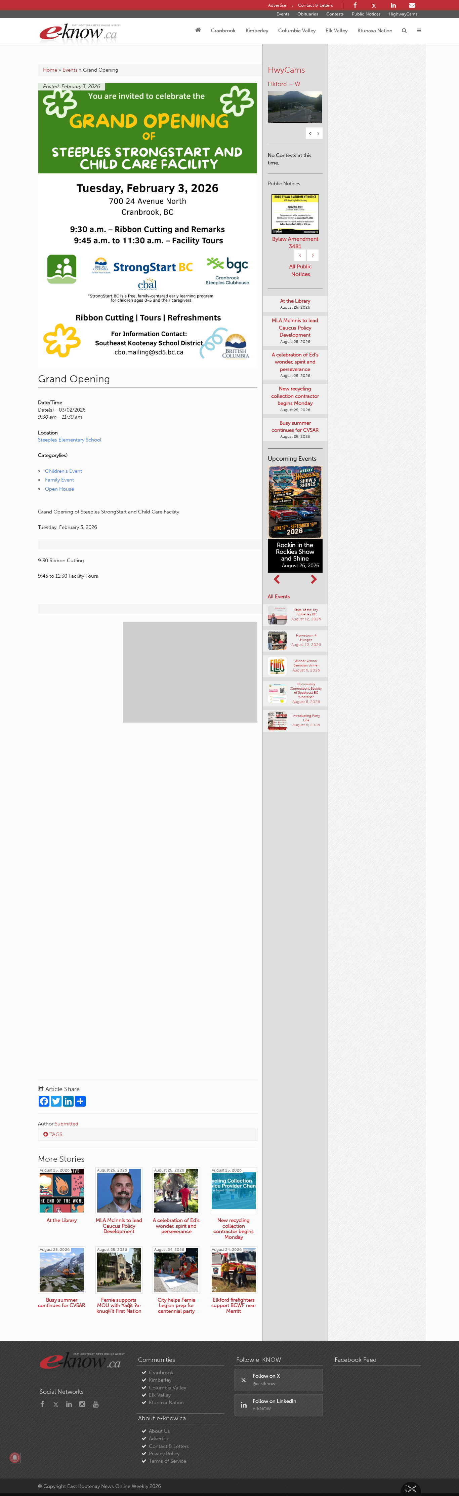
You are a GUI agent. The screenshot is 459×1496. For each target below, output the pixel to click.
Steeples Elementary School (69, 440)
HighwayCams (403, 13)
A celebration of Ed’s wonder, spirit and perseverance (295, 362)
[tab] (147, 1134)
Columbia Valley (297, 31)
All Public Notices (300, 270)
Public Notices (366, 13)
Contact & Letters (169, 1446)
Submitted (66, 1124)
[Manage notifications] (14, 1457)
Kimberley (257, 31)
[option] (295, 103)
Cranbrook (223, 31)
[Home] (198, 30)
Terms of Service (167, 1461)
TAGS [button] (55, 1134)
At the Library (295, 301)
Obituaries (307, 13)
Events (283, 13)
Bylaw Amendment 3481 (295, 243)
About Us (159, 1431)
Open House (59, 489)
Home (50, 70)
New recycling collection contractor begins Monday (295, 396)
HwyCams (286, 70)
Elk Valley (336, 31)
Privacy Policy (164, 1454)
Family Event (59, 480)
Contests (335, 13)
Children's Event (63, 471)
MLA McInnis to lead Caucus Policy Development (295, 327)
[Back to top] (438, 1475)
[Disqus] (147, 812)
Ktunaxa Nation (375, 31)
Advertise (159, 1438)
